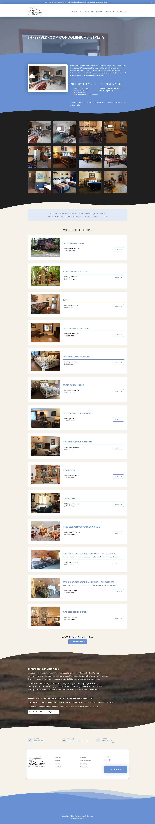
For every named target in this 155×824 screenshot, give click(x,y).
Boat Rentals (59, 767)
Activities (57, 764)
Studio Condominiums (73, 385)
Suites (66, 300)
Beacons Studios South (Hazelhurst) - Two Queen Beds (89, 553)
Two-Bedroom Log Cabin (75, 612)
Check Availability (78, 642)
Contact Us (121, 12)
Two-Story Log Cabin (73, 243)
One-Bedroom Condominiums (77, 413)
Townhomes (69, 470)
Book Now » (116, 769)
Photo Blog (83, 764)
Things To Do (109, 12)
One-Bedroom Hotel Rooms (76, 328)
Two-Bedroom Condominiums (77, 442)
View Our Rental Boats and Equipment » (43, 712)
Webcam (83, 758)
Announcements (85, 761)
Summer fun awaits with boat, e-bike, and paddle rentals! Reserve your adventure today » (77, 2)
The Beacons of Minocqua (84, 816)
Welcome (75, 12)
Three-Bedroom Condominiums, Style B (81, 527)
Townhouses (69, 498)
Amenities (58, 758)
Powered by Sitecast (77, 818)
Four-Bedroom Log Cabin (75, 271)
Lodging (99, 12)
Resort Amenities (87, 12)
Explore (117, 249)
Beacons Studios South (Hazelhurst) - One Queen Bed (88, 582)
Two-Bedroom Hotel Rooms (76, 356)
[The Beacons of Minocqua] (39, 761)
